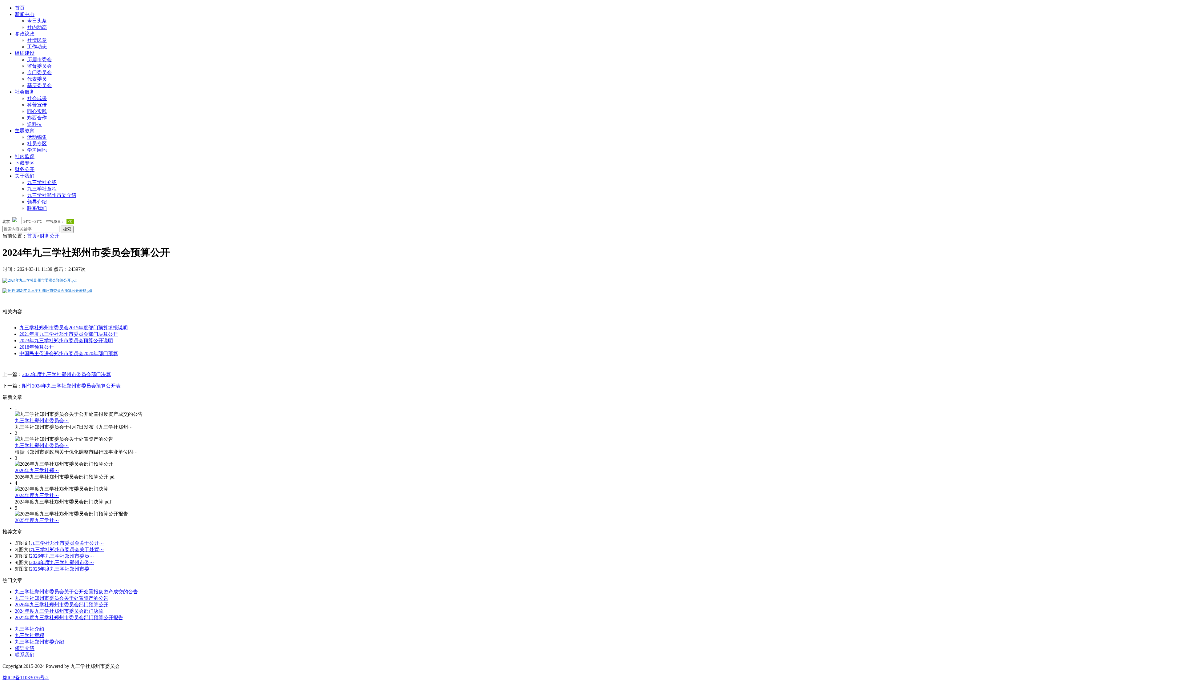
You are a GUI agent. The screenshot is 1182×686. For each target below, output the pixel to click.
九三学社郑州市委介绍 (51, 195)
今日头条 (37, 20)
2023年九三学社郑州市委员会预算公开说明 (66, 340)
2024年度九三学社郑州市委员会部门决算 (59, 611)
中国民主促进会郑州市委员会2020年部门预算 (68, 353)
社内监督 (24, 156)
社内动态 (37, 27)
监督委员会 (39, 66)
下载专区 (24, 163)
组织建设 (24, 53)
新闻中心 (24, 14)
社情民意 (37, 40)
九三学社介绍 (42, 182)
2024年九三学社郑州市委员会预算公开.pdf (42, 280)
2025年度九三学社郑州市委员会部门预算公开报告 (69, 617)
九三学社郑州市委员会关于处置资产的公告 (61, 598)
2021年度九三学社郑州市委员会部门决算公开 (68, 334)
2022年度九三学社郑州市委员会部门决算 (66, 374)
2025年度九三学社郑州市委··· (62, 569)
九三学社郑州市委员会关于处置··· (67, 549)
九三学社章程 (42, 188)
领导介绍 (37, 201)
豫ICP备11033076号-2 (25, 677)
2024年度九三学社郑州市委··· (62, 562)
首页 (20, 7)
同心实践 (37, 111)
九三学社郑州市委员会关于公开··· (67, 543)
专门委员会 (39, 72)
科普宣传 (37, 104)
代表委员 (37, 79)
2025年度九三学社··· (37, 520)
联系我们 (37, 208)
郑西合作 (37, 117)
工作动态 (37, 46)
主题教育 (24, 130)
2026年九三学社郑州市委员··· (62, 556)
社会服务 (24, 91)
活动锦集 (37, 137)
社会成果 (37, 98)
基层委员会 (39, 85)
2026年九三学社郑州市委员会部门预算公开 (61, 604)
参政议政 (24, 33)
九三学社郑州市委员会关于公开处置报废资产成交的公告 (76, 591)
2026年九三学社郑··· (37, 470)
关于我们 (24, 176)
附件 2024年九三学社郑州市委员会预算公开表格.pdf (50, 290)
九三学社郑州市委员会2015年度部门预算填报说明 (73, 327)
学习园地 (37, 150)
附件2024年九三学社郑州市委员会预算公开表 (71, 385)
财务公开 (24, 169)
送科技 (34, 124)
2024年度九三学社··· (37, 495)
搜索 (67, 229)
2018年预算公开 (36, 347)
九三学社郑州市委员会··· (42, 420)
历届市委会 (39, 59)
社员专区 (37, 143)
